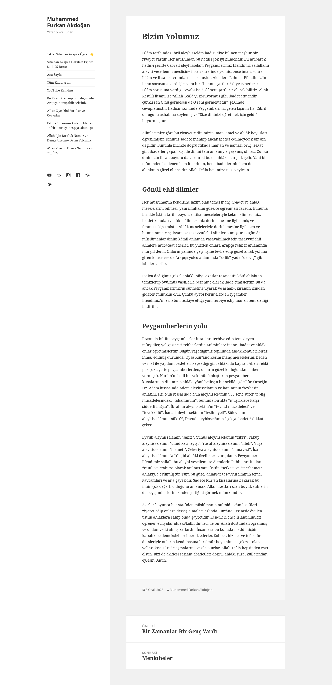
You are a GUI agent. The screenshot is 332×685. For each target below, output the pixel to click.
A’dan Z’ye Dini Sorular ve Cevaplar (66, 113)
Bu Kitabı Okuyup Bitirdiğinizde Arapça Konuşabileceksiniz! (70, 100)
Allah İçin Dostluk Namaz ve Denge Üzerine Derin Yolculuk (69, 138)
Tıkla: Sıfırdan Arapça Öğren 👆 (70, 54)
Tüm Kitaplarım (59, 82)
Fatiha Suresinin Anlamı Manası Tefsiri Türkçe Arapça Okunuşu (70, 125)
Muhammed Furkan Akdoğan (68, 22)
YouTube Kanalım (60, 90)
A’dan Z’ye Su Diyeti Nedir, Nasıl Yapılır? (70, 150)
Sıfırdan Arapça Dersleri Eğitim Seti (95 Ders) (70, 64)
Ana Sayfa (54, 74)
